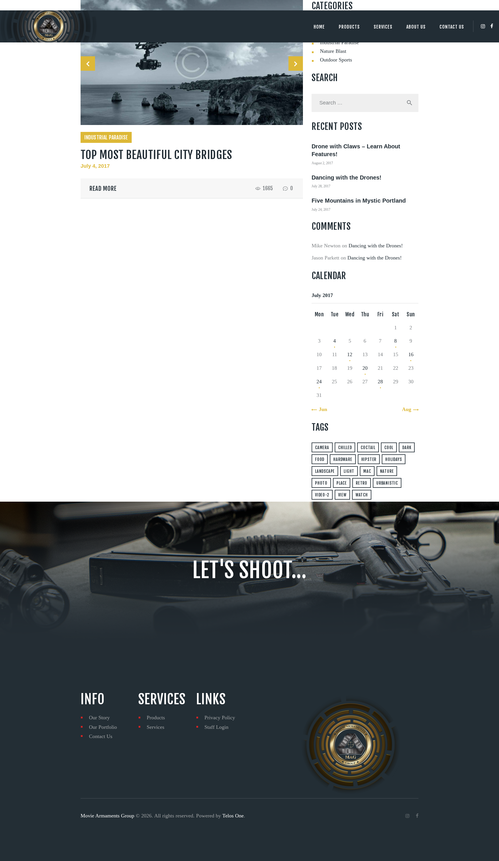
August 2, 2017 (322, 163)
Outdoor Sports (336, 60)
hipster (369, 459)
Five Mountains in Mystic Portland (359, 200)
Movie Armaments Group (107, 816)
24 (319, 381)
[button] (88, 63)
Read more (103, 188)
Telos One (233, 816)
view (342, 494)
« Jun (321, 409)
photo (321, 483)
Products (156, 717)
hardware (342, 459)
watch (361, 494)
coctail (368, 447)
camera (322, 447)
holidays (393, 459)
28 (380, 381)
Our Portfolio (103, 727)
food (319, 459)
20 (365, 368)
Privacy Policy (219, 717)
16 (411, 354)
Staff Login (216, 727)
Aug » (408, 409)
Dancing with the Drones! (346, 177)
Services (155, 727)
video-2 (322, 494)
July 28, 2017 (321, 186)
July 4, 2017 (95, 166)
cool (388, 447)
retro (361, 483)
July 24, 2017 (321, 210)
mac (367, 471)
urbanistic (387, 483)
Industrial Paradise (106, 137)
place (341, 483)
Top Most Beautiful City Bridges (156, 155)
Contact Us (100, 736)
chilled (345, 447)
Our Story (99, 717)
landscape (325, 471)
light (349, 471)
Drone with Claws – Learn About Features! (356, 150)
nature (387, 471)
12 (349, 354)
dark (406, 447)
